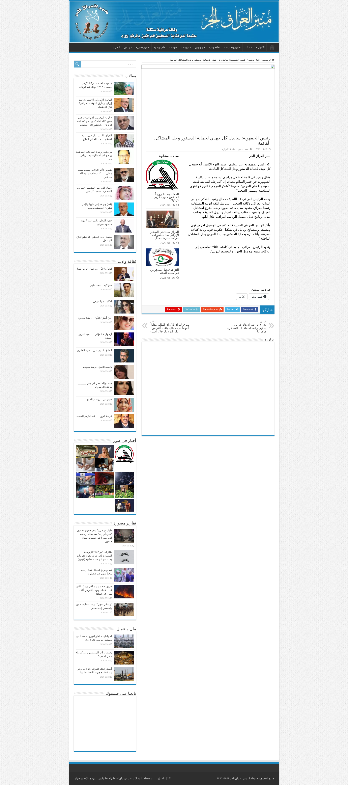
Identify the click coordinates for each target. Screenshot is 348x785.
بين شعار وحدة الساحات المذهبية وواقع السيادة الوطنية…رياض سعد (94, 155)
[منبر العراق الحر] (174, 22)
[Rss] (170, 778)
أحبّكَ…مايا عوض (102, 301)
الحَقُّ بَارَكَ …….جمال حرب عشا (94, 268)
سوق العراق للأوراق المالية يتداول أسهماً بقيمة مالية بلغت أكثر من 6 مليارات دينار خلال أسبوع (169, 326)
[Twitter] (163, 778)
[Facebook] (167, 778)
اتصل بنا (116, 47)
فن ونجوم (200, 47)
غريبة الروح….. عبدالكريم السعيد (94, 415)
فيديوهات (186, 47)
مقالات (248, 47)
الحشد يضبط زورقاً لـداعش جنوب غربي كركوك (166, 197)
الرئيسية (272, 47)
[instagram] (159, 778)
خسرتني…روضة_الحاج (99, 399)
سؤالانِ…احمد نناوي (101, 285)
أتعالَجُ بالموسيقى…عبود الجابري (94, 350)
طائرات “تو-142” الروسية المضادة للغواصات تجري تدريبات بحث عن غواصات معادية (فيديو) (94, 555)
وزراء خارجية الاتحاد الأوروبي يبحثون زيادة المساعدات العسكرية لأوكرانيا (246, 326)
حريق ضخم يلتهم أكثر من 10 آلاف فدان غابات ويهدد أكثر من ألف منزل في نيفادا (94, 590)
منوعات (173, 47)
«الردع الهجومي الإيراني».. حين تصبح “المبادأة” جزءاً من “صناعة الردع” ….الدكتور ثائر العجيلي (94, 121)
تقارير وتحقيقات (232, 47)
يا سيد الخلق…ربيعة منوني (97, 366)
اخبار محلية (254, 59)
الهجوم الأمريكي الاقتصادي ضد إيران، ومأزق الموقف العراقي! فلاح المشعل (95, 103)
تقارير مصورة (142, 47)
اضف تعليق (243, 149)
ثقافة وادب (214, 47)
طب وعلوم (159, 47)
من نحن (128, 47)
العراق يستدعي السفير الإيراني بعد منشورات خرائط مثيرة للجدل (164, 235)
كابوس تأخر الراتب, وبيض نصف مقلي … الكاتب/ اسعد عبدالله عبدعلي (95, 173)
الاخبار (261, 47)
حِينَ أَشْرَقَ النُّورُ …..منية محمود (95, 317)
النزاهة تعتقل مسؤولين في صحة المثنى (164, 271)
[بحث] (77, 64)
